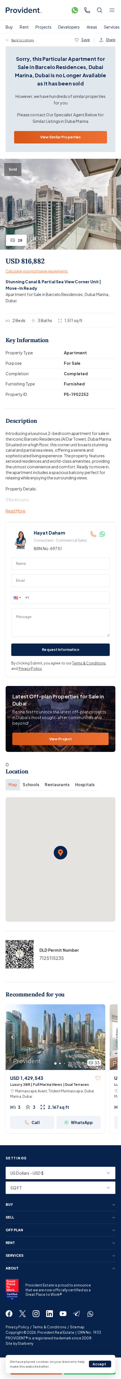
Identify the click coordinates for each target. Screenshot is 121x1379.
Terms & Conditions (89, 663)
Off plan (14, 1230)
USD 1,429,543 (26, 1078)
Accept (99, 1364)
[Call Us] (87, 10)
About (12, 1268)
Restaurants (57, 784)
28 (20, 240)
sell (10, 1217)
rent (10, 1243)
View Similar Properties (60, 137)
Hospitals (85, 784)
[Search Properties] (99, 10)
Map (12, 784)
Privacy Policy (30, 668)
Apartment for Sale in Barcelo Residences (44, 294)
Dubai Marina (97, 294)
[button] (16, 597)
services (14, 1255)
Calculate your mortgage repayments (37, 271)
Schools (31, 784)
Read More (15, 511)
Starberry (25, 1343)
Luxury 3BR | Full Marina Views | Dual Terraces (49, 1084)
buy (9, 1204)
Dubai (11, 300)
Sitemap (77, 1327)
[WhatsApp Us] (74, 10)
